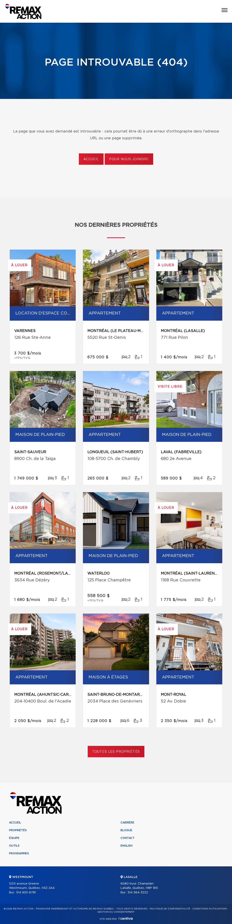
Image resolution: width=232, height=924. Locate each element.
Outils (14, 845)
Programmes (19, 853)
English (127, 845)
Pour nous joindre (129, 159)
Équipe (14, 838)
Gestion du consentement (116, 912)
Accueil (91, 159)
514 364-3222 (138, 892)
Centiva (125, 918)
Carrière (127, 822)
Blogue (126, 830)
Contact (128, 838)
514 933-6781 (26, 892)
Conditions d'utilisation (209, 909)
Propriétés (18, 830)
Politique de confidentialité (170, 909)
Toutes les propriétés (116, 751)
